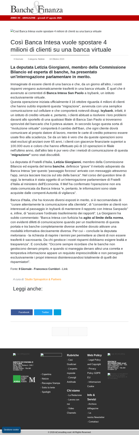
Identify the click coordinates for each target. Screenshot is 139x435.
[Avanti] (78, 331)
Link (65, 269)
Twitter (45, 312)
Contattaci (94, 421)
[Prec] (60, 331)
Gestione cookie (11, 430)
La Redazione (75, 395)
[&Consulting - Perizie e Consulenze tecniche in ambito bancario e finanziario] (119, 376)
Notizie (41, 59)
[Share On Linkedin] (57, 312)
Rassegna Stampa (51, 383)
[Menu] (100, 7)
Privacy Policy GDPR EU (93, 373)
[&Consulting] (119, 355)
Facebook (23, 312)
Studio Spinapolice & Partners (43, 279)
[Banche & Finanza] (51, 356)
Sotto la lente (48, 387)
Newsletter (99, 417)
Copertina (46, 374)
